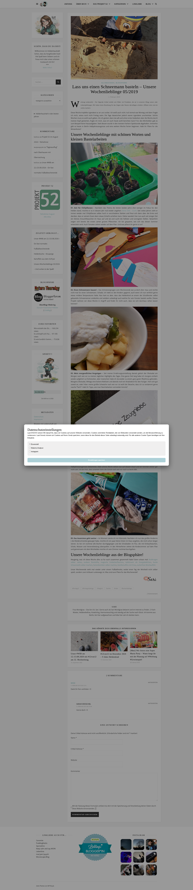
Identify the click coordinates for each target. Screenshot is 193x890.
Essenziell (35, 444)
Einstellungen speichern (96, 460)
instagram (34, 451)
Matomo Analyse (37, 448)
